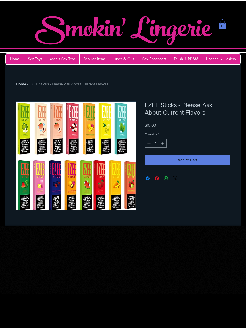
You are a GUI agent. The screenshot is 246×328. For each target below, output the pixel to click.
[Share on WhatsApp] (166, 178)
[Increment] (163, 143)
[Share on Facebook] (148, 178)
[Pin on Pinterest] (157, 178)
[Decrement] (148, 143)
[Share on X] (175, 178)
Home (21, 84)
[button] (222, 24)
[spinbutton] (155, 143)
